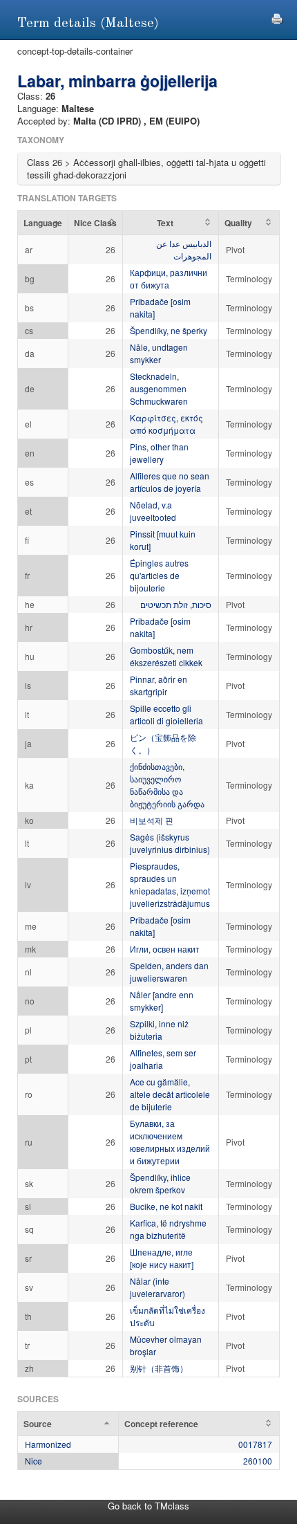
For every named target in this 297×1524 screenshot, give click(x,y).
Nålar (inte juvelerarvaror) (157, 1287)
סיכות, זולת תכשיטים (175, 604)
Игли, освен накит (165, 949)
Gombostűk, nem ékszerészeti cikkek (166, 656)
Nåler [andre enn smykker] (161, 1001)
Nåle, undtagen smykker (159, 353)
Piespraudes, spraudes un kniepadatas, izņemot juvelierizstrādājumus (170, 884)
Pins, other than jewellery (159, 453)
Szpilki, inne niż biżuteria (159, 1030)
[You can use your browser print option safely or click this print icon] (276, 17)
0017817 (255, 1444)
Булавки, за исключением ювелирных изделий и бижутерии (170, 1141)
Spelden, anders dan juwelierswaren (169, 972)
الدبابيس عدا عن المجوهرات (183, 249)
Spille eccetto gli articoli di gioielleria (166, 714)
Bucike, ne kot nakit (166, 1206)
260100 (257, 1461)
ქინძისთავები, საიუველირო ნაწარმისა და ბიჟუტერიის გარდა (167, 784)
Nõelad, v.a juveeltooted (153, 511)
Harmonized (48, 1444)
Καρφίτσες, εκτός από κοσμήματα (166, 424)
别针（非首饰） (159, 1368)
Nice (33, 1461)
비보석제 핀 (151, 820)
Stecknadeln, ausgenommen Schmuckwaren (159, 388)
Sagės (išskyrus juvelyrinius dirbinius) (170, 843)
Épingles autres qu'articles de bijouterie (159, 575)
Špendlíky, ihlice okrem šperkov (160, 1183)
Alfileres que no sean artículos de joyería (169, 482)
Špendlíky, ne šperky (168, 330)
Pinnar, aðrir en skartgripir (158, 685)
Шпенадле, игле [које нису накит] (161, 1258)
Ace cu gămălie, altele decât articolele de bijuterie (170, 1094)
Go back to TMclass (148, 1505)
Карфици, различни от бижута (168, 278)
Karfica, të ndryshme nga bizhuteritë (168, 1229)
